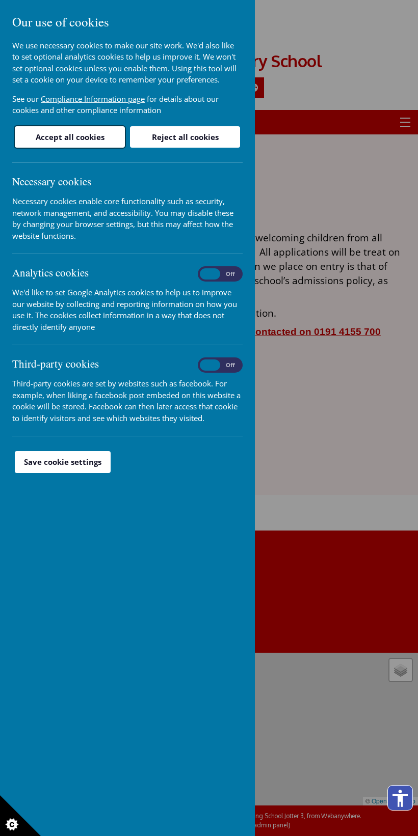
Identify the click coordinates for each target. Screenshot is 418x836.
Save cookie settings (62, 462)
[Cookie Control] (20, 815)
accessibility (400, 798)
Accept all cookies (70, 137)
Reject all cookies (185, 137)
